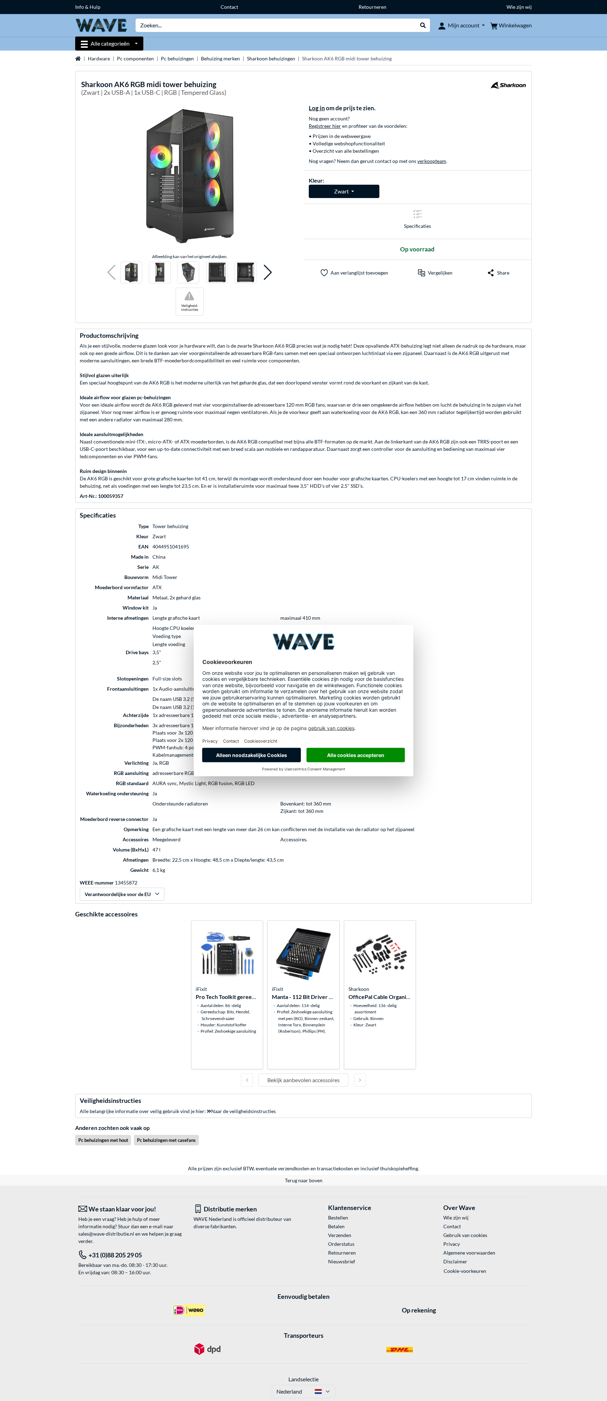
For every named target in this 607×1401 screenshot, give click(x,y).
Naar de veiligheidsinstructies (243, 1111)
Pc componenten (135, 58)
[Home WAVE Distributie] (101, 25)
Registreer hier (325, 126)
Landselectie (303, 1379)
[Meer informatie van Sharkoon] (508, 89)
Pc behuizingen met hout (103, 1140)
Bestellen (338, 1218)
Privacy (451, 1244)
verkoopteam (431, 161)
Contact (229, 7)
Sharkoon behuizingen (271, 58)
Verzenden (339, 1235)
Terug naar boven (303, 1180)
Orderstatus (341, 1244)
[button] (111, 273)
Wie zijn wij (519, 7)
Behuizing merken (220, 58)
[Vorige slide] (247, 1080)
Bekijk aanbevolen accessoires (303, 1080)
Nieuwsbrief (341, 1261)
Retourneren (372, 7)
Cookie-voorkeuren (465, 1271)
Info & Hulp (87, 7)
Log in (317, 108)
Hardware (99, 58)
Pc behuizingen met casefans (166, 1140)
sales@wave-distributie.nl (106, 1234)
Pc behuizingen (177, 58)
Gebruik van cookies (465, 1235)
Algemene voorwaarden (469, 1253)
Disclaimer (455, 1261)
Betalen (336, 1226)
